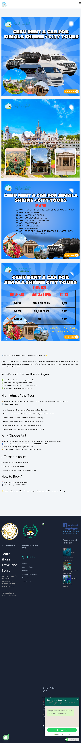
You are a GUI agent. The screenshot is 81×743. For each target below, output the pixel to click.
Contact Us (26, 581)
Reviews (25, 578)
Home (24, 563)
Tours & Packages (29, 574)
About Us (25, 571)
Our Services (27, 567)
